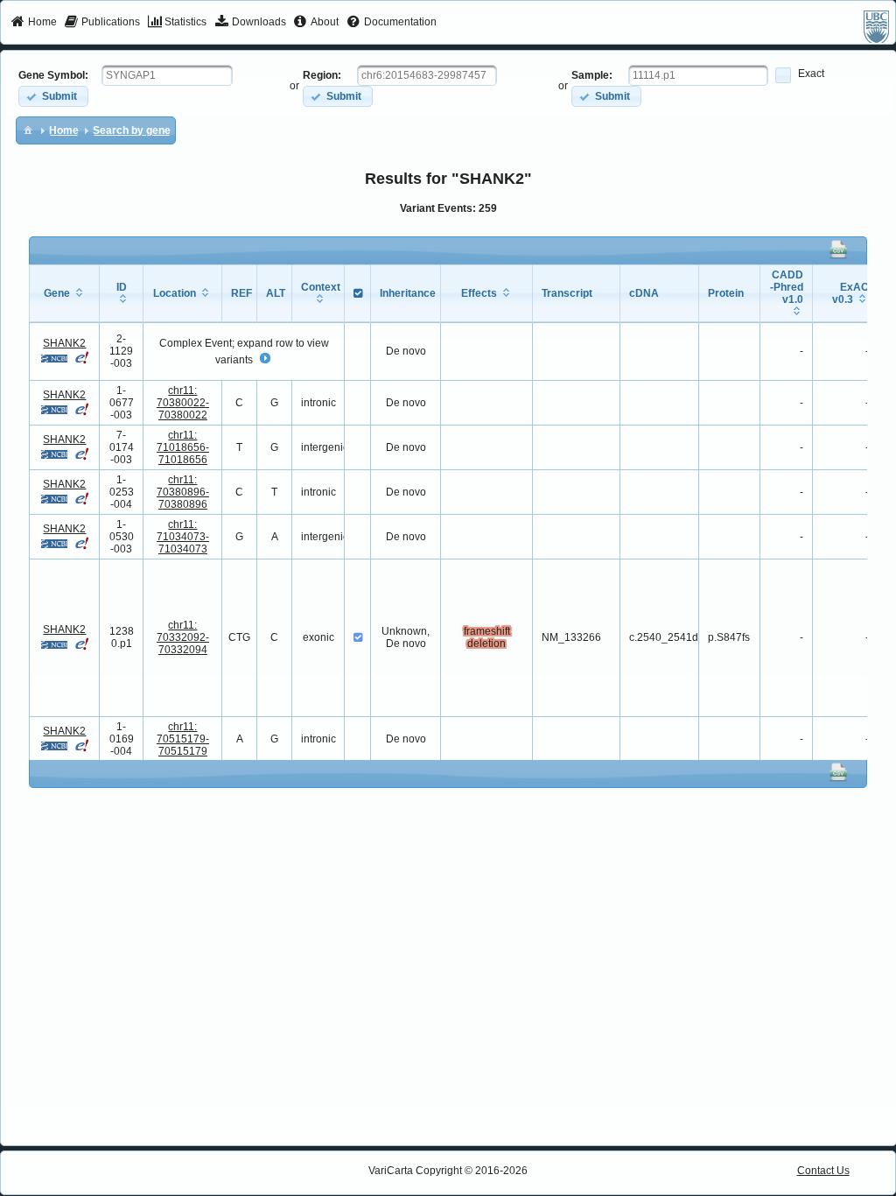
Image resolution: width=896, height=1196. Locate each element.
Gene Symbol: (53, 75)
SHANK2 (64, 343)
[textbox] (167, 75)
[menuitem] (33, 23)
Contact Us (823, 1170)
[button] (53, 96)
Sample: (591, 75)
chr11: (183, 402)
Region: (322, 75)
